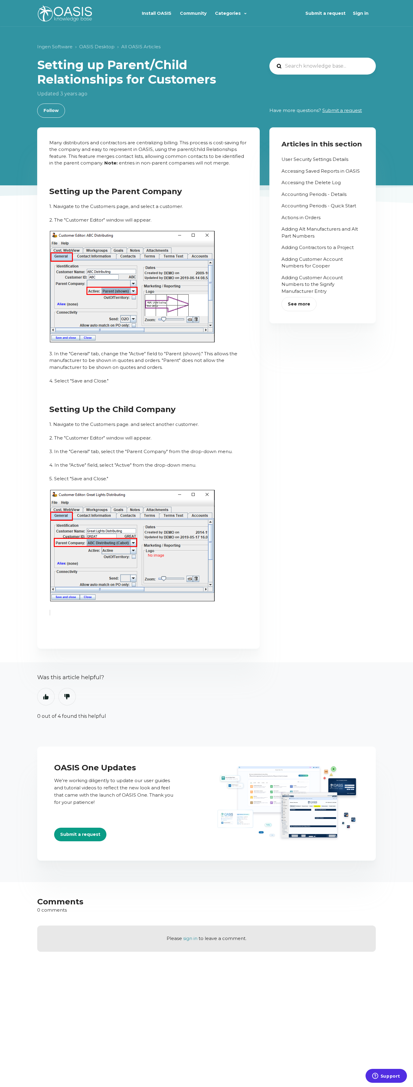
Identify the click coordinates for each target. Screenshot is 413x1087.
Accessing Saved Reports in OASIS (320, 171)
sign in (190, 938)
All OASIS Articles (141, 47)
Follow (51, 110)
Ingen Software (55, 47)
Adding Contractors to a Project (317, 247)
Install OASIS (156, 13)
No (67, 696)
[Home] (65, 13)
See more (299, 304)
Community (193, 13)
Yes (46, 696)
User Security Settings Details (314, 159)
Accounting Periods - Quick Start (318, 206)
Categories (228, 13)
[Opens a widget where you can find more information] (386, 1076)
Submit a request (325, 13)
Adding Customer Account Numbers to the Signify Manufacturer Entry (312, 284)
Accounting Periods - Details (313, 194)
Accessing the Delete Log (311, 182)
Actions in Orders (300, 217)
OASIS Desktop (97, 47)
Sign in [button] (361, 13)
